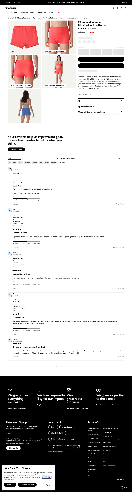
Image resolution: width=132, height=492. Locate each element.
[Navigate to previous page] (52, 366)
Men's (16, 12)
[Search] (114, 8)
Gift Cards (91, 462)
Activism (7, 2)
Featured (8, 12)
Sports (52, 12)
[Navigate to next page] (80, 366)
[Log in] (121, 8)
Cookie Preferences (56, 452)
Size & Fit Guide (57, 433)
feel (41, 162)
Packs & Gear (42, 12)
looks (20, 162)
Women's (24, 12)
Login (73, 439)
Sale (58, 12)
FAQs (53, 427)
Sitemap (91, 476)
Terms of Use (107, 450)
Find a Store (123, 2)
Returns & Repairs (58, 439)
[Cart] (125, 8)
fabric (35, 162)
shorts (53, 162)
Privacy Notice (107, 436)
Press (104, 458)
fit (9, 162)
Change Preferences (45, 484)
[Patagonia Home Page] (10, 8)
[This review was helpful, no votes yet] (118, 204)
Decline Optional (27, 485)
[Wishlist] (118, 8)
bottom (27, 162)
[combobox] (14, 158)
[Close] (52, 468)
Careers (105, 454)
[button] (24, 37)
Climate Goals (93, 446)
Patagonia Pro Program (110, 428)
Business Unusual (94, 442)
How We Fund (92, 454)
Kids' (32, 12)
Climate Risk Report (109, 446)
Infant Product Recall (109, 466)
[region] (28, 477)
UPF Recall (106, 462)
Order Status (67, 427)
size (14, 162)
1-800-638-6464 (74, 448)
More (18, 2)
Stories (13, 2)
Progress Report (93, 438)
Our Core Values (93, 434)
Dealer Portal (107, 432)
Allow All (10, 485)
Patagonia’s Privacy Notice (23, 443)
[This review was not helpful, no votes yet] (122, 204)
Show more (61, 162)
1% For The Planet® (94, 450)
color (47, 162)
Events (90, 458)
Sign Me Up (13, 448)
